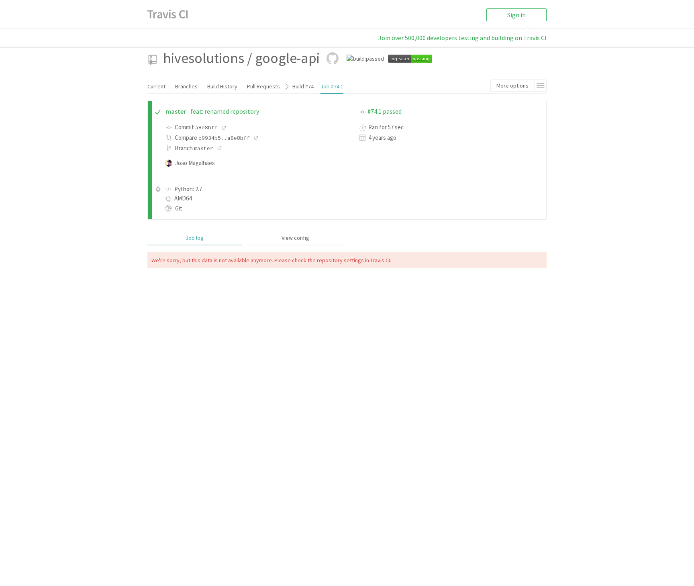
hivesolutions (203, 58)
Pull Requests (263, 86)
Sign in (516, 15)
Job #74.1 (331, 86)
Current (156, 86)
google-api (287, 58)
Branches (186, 86)
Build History (222, 86)
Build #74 (303, 86)
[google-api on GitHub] (333, 58)
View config (295, 237)
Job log (195, 237)
